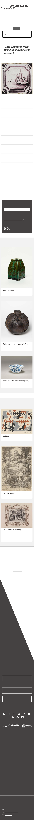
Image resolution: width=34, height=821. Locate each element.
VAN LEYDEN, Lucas (9, 496)
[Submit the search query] (4, 34)
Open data (5, 762)
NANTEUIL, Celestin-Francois (12, 532)
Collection (14, 14)
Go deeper (27, 21)
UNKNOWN (13, 58)
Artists (16, 21)
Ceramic (5, 151)
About (20, 764)
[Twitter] (8, 228)
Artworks (6, 21)
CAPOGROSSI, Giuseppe (11, 438)
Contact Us (8, 812)
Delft (4, 180)
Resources (25, 28)
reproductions (14, 568)
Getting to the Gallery (12, 806)
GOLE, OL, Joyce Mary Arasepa (13, 348)
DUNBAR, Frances (9, 293)
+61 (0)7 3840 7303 (11, 809)
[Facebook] (5, 228)
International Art (8, 133)
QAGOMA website (8, 764)
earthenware (6, 160)
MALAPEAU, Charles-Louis (12, 536)
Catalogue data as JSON (12, 219)
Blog (19, 762)
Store (4, 766)
